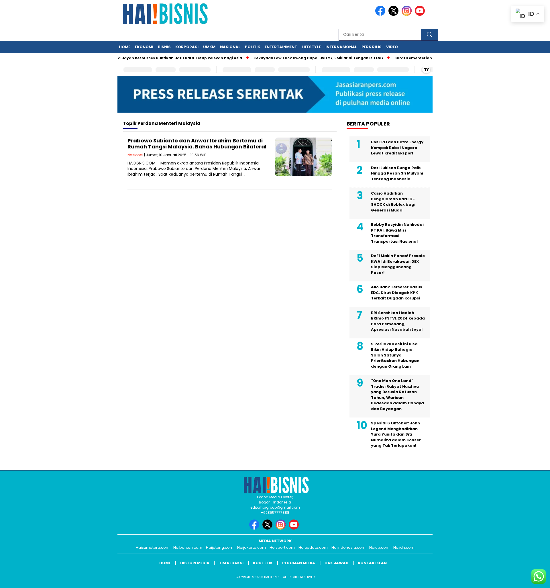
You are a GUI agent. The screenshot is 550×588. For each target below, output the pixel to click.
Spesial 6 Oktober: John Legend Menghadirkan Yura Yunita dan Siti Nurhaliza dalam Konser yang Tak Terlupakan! (396, 434)
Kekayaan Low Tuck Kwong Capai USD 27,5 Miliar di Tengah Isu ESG (308, 58)
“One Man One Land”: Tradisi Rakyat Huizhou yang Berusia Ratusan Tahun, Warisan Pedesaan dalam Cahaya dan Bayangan (397, 394)
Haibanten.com (187, 547)
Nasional (230, 47)
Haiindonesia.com (348, 547)
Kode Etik (263, 563)
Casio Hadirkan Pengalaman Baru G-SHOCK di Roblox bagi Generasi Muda (393, 202)
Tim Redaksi (231, 563)
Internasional (341, 47)
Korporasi (187, 47)
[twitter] (394, 14)
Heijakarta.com (251, 547)
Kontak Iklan (372, 563)
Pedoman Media (298, 563)
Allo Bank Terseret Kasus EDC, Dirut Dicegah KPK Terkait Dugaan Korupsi (396, 292)
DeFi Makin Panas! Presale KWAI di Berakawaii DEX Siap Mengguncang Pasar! (398, 264)
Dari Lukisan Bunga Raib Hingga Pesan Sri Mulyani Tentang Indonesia (397, 173)
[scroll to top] (528, 579)
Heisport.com (282, 547)
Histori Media (194, 563)
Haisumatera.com (153, 547)
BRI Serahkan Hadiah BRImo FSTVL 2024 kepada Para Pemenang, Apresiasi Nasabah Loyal (398, 321)
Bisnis (164, 47)
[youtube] (421, 14)
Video (392, 47)
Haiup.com (379, 547)
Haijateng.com (219, 547)
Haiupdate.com (313, 547)
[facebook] (381, 14)
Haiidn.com (404, 547)
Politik (252, 47)
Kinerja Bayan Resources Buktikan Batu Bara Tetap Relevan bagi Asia (164, 58)
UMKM (209, 47)
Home (124, 47)
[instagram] (408, 14)
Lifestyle (311, 47)
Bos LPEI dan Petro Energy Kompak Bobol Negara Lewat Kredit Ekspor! (397, 147)
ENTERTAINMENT (281, 47)
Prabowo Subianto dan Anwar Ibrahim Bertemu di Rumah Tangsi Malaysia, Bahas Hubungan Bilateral (196, 143)
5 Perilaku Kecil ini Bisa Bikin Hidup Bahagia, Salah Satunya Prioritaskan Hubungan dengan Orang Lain (395, 355)
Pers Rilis (372, 47)
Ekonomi (144, 47)
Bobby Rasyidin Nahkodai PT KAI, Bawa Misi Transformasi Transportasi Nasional (397, 233)
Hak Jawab (336, 563)
